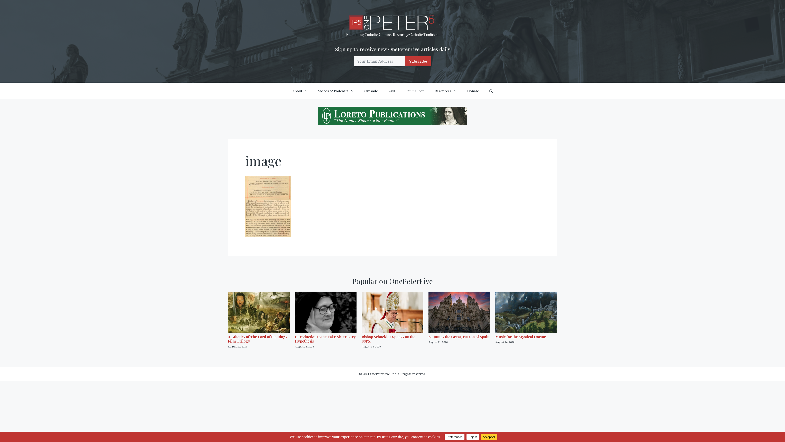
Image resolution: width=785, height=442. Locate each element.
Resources (443, 91)
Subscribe (418, 61)
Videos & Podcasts (333, 91)
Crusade (371, 91)
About (297, 91)
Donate (473, 91)
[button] (491, 91)
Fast (391, 91)
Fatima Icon (414, 91)
